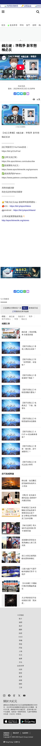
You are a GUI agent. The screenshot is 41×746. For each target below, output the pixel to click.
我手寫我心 (6, 319)
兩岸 (20, 626)
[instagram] (4, 695)
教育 (20, 677)
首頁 (3, 25)
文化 (20, 662)
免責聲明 (25, 733)
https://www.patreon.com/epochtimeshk (19, 178)
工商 (20, 687)
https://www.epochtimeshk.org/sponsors (20, 169)
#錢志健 (20, 133)
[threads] (14, 695)
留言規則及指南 (4, 302)
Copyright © (7, 737)
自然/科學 (20, 666)
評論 (20, 648)
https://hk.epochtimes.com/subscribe (18, 161)
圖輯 (20, 684)
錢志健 (11, 316)
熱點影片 (21, 316)
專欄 (20, 640)
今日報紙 (20, 615)
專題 (20, 644)
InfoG (21, 637)
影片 (20, 619)
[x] (19, 695)
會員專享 (13, 25)
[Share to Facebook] (15, 93)
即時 (22, 25)
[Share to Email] (27, 93)
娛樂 (20, 680)
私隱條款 (6, 735)
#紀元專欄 (9, 133)
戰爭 (30, 316)
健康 (20, 658)
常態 (16, 319)
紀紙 (20, 669)
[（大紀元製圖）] (20, 114)
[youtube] (24, 695)
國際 (20, 629)
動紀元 (24, 319)
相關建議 (6, 733)
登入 (25, 308)
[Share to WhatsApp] (24, 93)
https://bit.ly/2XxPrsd (11, 151)
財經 (20, 633)
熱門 (28, 25)
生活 (20, 655)
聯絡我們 (16, 733)
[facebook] (9, 695)
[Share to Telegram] (21, 93)
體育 (20, 673)
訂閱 (14, 311)
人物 (20, 651)
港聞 (34, 25)
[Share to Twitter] (18, 93)
